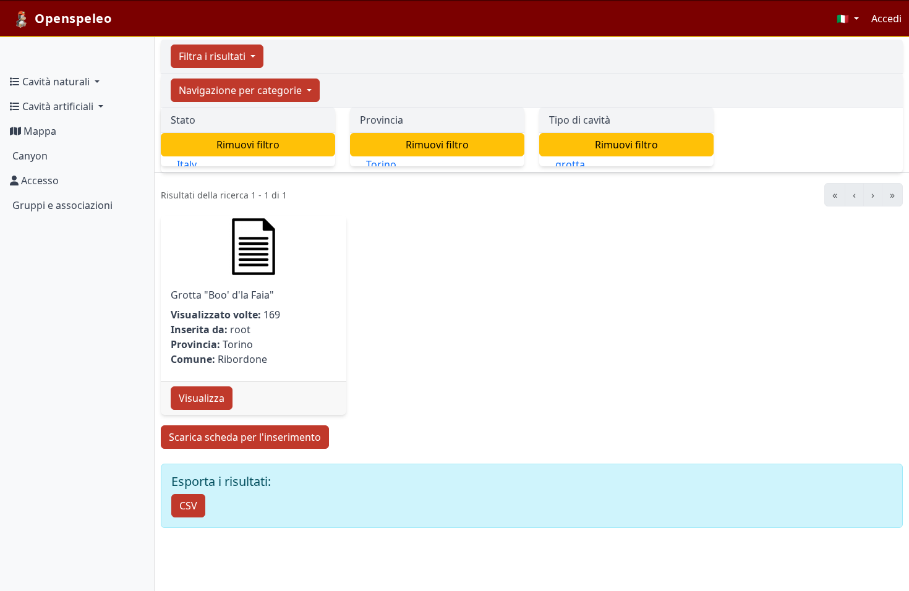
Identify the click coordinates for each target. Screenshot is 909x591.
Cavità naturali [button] (56, 81)
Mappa (38, 131)
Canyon (29, 156)
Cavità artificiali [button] (58, 106)
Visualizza (201, 398)
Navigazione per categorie (241, 90)
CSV (188, 505)
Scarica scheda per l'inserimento (245, 437)
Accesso (39, 180)
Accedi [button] (886, 18)
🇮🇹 (844, 18)
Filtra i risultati (213, 56)
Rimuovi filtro (248, 144)
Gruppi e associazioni (61, 205)
